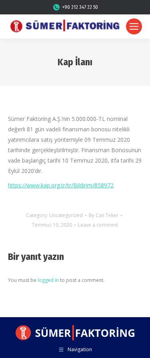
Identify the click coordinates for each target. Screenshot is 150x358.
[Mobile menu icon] (134, 26)
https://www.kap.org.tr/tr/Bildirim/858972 (61, 185)
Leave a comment (98, 224)
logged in (48, 280)
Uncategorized (66, 215)
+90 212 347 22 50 (80, 7)
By (103, 215)
